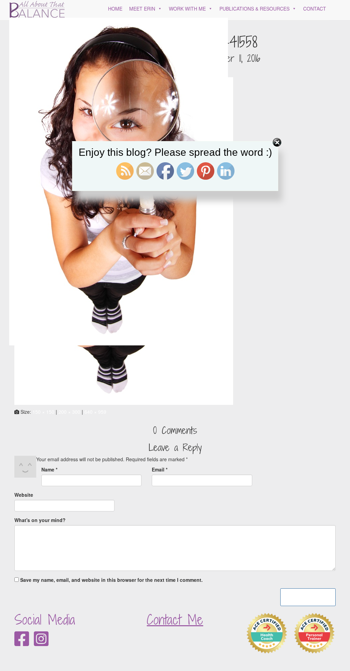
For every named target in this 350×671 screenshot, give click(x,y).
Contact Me (175, 620)
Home (115, 8)
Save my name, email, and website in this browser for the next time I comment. (111, 579)
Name (49, 469)
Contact (314, 8)
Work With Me (187, 8)
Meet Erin (142, 8)
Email (159, 469)
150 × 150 (43, 411)
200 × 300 (69, 411)
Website (23, 494)
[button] (158, 8)
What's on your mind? (40, 520)
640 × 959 (95, 411)
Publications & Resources (254, 8)
